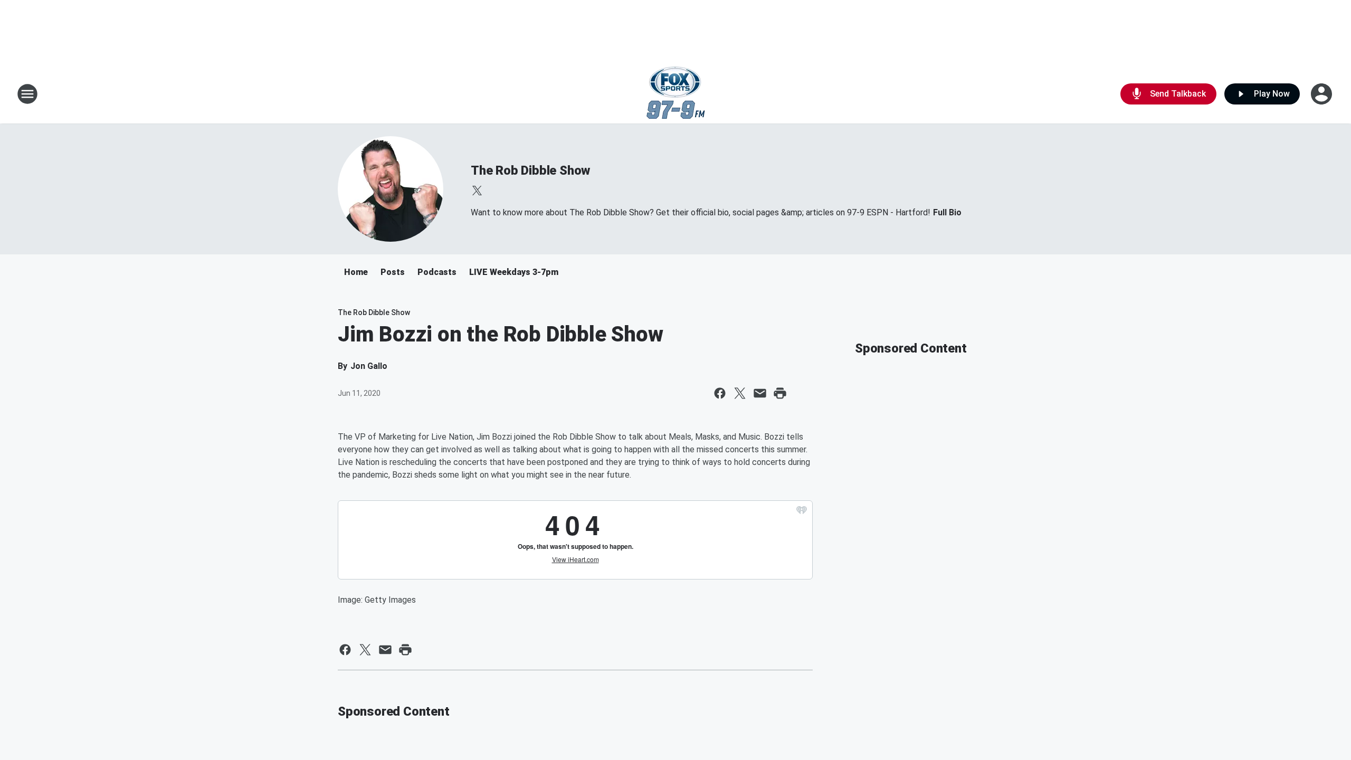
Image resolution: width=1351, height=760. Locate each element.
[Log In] (1322, 93)
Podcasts (436, 272)
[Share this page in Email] (760, 393)
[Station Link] (675, 93)
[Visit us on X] (477, 190)
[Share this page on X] (739, 393)
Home (356, 272)
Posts (392, 272)
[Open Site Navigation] (27, 93)
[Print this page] (780, 393)
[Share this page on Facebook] (719, 393)
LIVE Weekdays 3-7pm (513, 272)
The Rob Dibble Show (530, 170)
